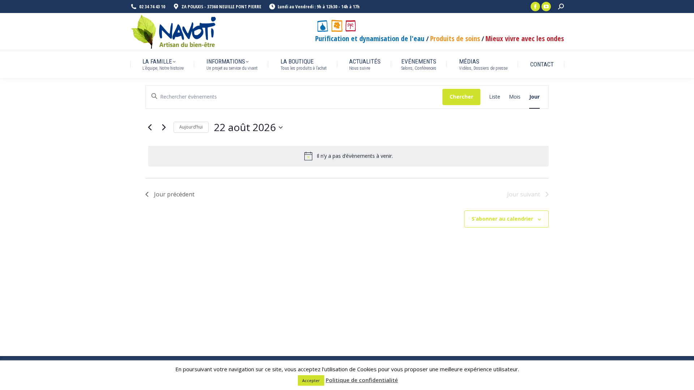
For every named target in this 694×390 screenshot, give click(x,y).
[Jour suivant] (163, 127)
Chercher (461, 96)
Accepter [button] (311, 380)
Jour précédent (174, 194)
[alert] (348, 156)
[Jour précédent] (149, 127)
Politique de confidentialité (362, 380)
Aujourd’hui (191, 127)
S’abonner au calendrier (502, 218)
